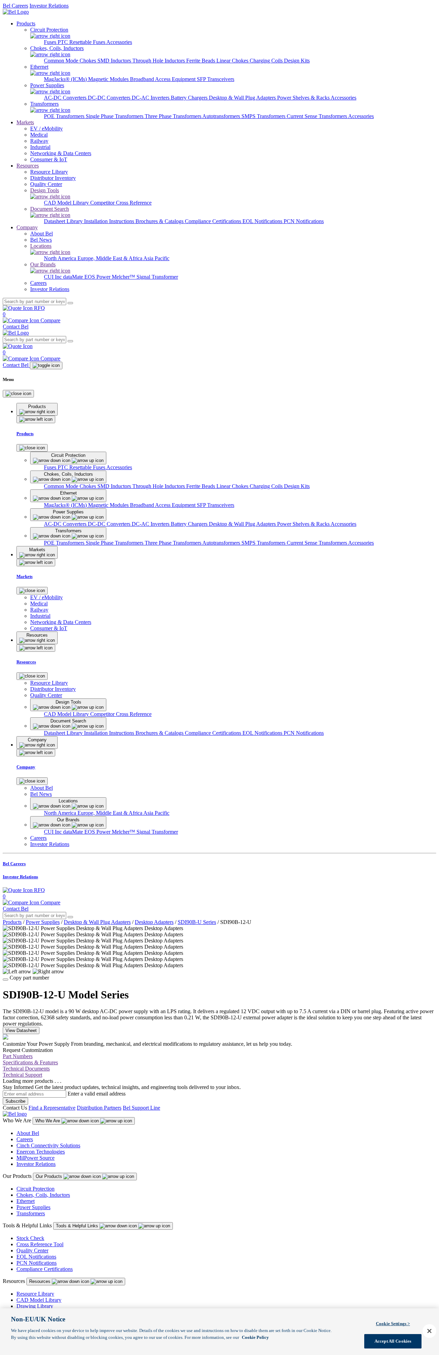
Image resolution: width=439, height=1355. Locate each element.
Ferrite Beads (201, 60)
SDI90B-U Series (197, 922)
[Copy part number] (5, 979)
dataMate (73, 277)
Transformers (30, 1213)
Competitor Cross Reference (121, 203)
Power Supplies (43, 922)
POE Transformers (65, 116)
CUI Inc (53, 277)
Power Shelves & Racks (304, 98)
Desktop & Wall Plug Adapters (243, 98)
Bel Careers (15, 6)
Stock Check (30, 1238)
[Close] (18, 393)
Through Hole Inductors (159, 60)
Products (25, 23)
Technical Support (22, 1075)
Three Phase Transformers (173, 116)
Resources (27, 166)
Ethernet (25, 1201)
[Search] (70, 303)
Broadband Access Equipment (163, 79)
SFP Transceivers (215, 79)
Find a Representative (51, 1108)
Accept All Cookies (393, 1340)
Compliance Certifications (213, 221)
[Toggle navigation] (46, 365)
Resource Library (35, 1294)
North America (61, 258)
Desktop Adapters (154, 922)
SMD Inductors (114, 60)
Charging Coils (267, 60)
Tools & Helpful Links (77, 1225)
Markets (25, 122)
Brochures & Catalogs (160, 221)
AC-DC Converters (66, 98)
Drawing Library (34, 1306)
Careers (24, 1139)
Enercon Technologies (40, 1152)
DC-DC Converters (110, 98)
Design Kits (297, 60)
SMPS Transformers (264, 116)
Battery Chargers (190, 98)
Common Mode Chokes (70, 60)
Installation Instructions (109, 221)
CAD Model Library (67, 203)
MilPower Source (35, 1158)
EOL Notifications (263, 221)
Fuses (51, 42)
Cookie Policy (255, 1337)
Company (27, 227)
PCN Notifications (304, 221)
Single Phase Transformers (115, 116)
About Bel (27, 1133)
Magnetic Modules (109, 79)
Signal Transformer (157, 277)
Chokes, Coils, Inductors (43, 1195)
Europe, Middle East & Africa (110, 258)
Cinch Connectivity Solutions (48, 1145)
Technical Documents (26, 1069)
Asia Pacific (156, 258)
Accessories (119, 42)
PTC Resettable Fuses (82, 42)
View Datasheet (21, 1030)
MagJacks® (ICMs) (66, 79)
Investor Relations (49, 6)
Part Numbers (18, 1056)
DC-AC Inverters (151, 98)
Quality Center (32, 1250)
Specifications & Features (30, 1062)
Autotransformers (221, 116)
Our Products (49, 1176)
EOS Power (98, 277)
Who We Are (48, 1120)
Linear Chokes (233, 60)
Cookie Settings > (393, 1323)
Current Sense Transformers (317, 116)
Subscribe (15, 1101)
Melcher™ (124, 277)
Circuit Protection (35, 1189)
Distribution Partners (99, 1108)
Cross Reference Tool (39, 1244)
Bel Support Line (141, 1108)
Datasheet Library (64, 221)
